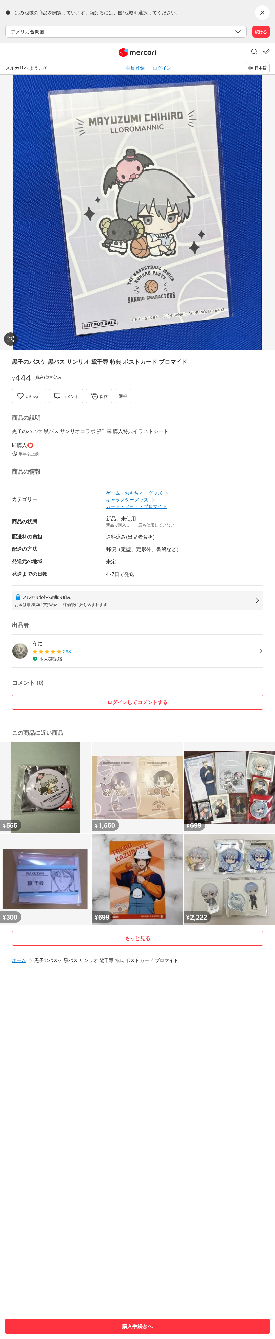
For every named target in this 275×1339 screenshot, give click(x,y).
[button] (254, 52)
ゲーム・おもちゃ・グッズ (134, 492)
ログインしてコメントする (137, 702)
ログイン (162, 68)
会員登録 (135, 68)
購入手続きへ (137, 1326)
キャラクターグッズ (127, 499)
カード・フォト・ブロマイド (136, 506)
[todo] (266, 52)
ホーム (19, 960)
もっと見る (137, 938)
